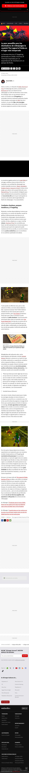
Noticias (9, 517)
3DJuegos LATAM (18, 756)
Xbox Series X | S (19, 681)
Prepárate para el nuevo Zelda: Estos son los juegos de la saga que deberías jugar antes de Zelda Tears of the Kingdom (13, 504)
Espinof (16, 727)
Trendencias (4, 744)
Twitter (14, 68)
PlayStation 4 (18, 687)
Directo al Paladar (6, 735)
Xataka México (5, 756)
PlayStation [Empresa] (7, 695)
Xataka (3, 716)
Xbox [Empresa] (5, 693)
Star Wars (26, 23)
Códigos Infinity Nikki (16, 644)
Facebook (11, 68)
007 (16, 23)
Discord (25, 668)
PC (2, 684)
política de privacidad (20, 660)
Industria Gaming (19, 684)
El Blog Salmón (18, 744)
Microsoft (17, 690)
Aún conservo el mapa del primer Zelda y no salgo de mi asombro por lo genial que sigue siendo (13, 347)
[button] (10, 81)
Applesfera (4, 720)
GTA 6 (20, 23)
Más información (16, 771)
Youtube (16, 668)
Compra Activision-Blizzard (19, 696)
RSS (22, 668)
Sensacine (17, 725)
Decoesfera (4, 746)
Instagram (19, 668)
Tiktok (3, 670)
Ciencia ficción (10, 23)
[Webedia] (5, 709)
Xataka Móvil (4, 718)
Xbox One (4, 687)
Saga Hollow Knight (6, 690)
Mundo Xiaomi (5, 724)
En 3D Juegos (6, 344)
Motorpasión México (19, 762)
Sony (16, 693)
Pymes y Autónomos (19, 746)
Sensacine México (19, 758)
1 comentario (6, 68)
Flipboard (17, 68)
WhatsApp (7, 668)
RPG (4, 23)
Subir (23, 708)
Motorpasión (17, 735)
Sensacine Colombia (19, 760)
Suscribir (25, 655)
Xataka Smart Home (6, 722)
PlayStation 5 (5, 681)
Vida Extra (17, 718)
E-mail (19, 68)
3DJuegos (17, 716)
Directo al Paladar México (7, 762)
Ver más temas (5, 702)
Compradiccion (5, 749)
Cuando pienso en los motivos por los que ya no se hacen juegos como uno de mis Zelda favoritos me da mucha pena (14, 512)
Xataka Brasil (4, 758)
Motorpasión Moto (19, 737)
